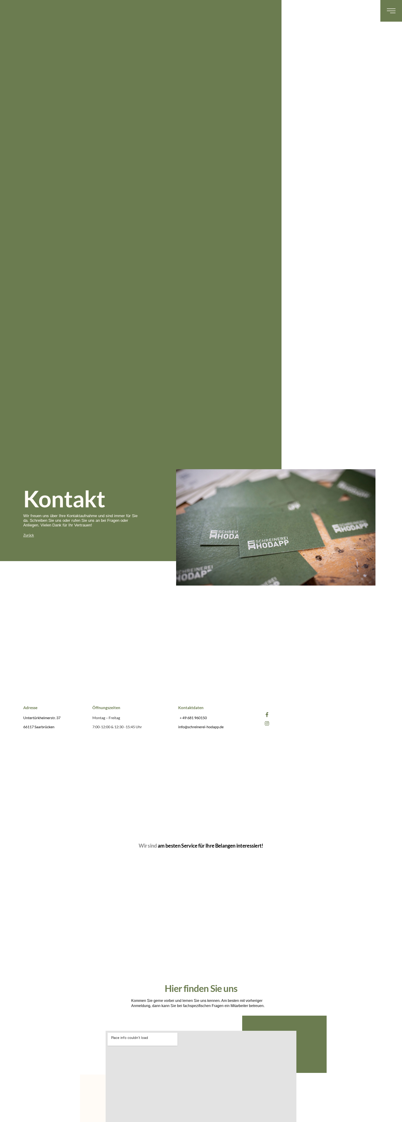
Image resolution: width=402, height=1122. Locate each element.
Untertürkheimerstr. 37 (41, 717)
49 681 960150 (194, 717)
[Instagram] (266, 723)
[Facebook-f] (266, 714)
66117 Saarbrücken (38, 726)
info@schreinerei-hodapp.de (201, 726)
